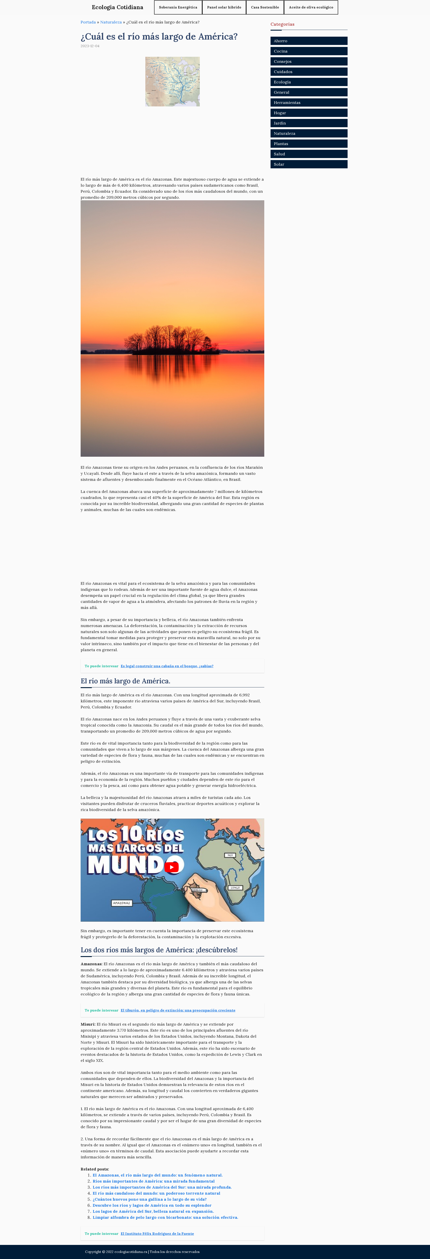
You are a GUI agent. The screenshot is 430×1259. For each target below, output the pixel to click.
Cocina (281, 51)
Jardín (280, 123)
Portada (88, 22)
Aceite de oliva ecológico (311, 7)
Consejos (283, 61)
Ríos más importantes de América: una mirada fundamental (154, 1181)
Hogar (280, 112)
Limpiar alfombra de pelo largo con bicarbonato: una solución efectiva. (165, 1217)
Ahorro (280, 40)
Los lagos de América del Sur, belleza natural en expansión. (153, 1211)
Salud (279, 153)
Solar (279, 164)
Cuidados (283, 71)
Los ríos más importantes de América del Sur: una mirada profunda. (162, 1187)
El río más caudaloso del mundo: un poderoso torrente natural (156, 1193)
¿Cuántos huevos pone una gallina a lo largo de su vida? (150, 1199)
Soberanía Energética (178, 7)
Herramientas (287, 102)
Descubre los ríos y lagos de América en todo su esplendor (152, 1205)
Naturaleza (111, 22)
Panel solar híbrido (224, 7)
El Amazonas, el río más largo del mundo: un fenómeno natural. (158, 1175)
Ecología (282, 81)
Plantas (281, 143)
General (281, 92)
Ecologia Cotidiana (117, 7)
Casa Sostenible (265, 7)
